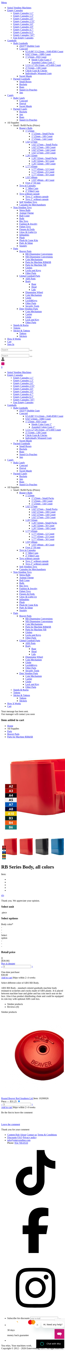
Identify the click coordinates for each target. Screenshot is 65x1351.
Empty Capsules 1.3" (23, 16)
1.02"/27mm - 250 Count (43, 152)
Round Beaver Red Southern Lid (17, 1098)
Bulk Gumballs (20, 43)
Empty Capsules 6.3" (23, 32)
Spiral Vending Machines (19, 7)
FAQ (19, 1137)
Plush (22, 237)
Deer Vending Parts (28, 308)
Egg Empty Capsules (23, 37)
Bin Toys (23, 221)
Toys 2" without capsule (37, 199)
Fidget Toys (25, 226)
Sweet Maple (25, 76)
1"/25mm (29, 131)
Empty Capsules (15, 10)
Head (34, 287)
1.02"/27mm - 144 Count (43, 150)
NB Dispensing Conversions (39, 256)
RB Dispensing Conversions (39, 254)
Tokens (16, 328)
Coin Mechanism (33, 295)
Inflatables (24, 235)
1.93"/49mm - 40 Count (42, 180)
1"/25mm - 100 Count (41, 136)
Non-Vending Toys (22, 207)
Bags (21, 87)
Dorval (22, 103)
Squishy (23, 246)
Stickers (23, 336)
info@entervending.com (18, 1140)
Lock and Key (32, 319)
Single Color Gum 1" (41, 59)
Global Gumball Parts (29, 276)
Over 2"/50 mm (32, 183)
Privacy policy (30, 1137)
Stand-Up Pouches (28, 89)
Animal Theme (26, 213)
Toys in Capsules (27, 185)
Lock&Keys (31, 300)
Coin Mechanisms (34, 259)
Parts (15, 248)
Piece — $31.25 (9, 1101)
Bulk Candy (19, 98)
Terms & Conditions (47, 1134)
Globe (28, 298)
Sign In (10, 344)
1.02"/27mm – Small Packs (44, 144)
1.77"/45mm (31, 166)
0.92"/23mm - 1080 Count (38, 54)
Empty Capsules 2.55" (24, 21)
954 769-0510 (21, 1143)
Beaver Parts (25, 251)
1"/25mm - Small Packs (42, 133)
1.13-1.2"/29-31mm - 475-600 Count (43, 65)
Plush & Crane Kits (28, 240)
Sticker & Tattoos (21, 330)
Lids (33, 289)
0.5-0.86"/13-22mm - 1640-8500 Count (44, 51)
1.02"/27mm (31, 141)
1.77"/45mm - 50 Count (42, 174)
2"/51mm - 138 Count (35, 68)
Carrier (28, 314)
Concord (23, 48)
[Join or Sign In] (3, 360)
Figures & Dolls (27, 229)
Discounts (12, 1137)
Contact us (32, 1134)
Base (33, 284)
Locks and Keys (33, 270)
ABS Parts (30, 278)
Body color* (7, 924)
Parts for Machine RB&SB (38, 262)
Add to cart (7, 977)
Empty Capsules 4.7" (23, 29)
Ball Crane (24, 215)
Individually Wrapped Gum (38, 73)
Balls (21, 218)
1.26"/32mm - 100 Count (43, 163)
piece (4, 912)
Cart (9, 341)
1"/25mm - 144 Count (41, 139)
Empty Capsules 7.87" (24, 35)
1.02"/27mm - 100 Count (43, 147)
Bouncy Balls (25, 128)
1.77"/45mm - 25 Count (42, 172)
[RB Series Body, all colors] (25, 846)
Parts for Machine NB (35, 265)
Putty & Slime (26, 243)
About (23, 1134)
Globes (28, 267)
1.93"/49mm (31, 177)
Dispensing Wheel (34, 292)
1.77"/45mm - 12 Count (42, 169)
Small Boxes (25, 81)
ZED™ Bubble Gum (29, 46)
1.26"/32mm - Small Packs (44, 158)
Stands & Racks (21, 325)
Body (28, 281)
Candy (10, 95)
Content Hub (13, 1134)
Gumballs (11, 40)
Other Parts (30, 273)
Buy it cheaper (8, 963)
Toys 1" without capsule (37, 196)
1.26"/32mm (31, 155)
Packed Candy (20, 109)
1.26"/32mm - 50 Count (42, 161)
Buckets (23, 84)
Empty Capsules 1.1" (23, 13)
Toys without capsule (29, 194)
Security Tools (32, 306)
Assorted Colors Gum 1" (43, 62)
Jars (21, 92)
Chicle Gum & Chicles (36, 70)
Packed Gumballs (21, 79)
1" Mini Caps (31, 188)
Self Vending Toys (28, 202)
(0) (2, 895)
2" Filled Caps (32, 191)
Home (10, 726)
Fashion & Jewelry (28, 224)
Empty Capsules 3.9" (23, 27)
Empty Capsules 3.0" (23, 24)
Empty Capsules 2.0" (23, 18)
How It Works (14, 339)
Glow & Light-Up (28, 232)
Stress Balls (24, 210)
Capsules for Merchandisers (32, 204)
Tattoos (22, 333)
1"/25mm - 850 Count (35, 57)
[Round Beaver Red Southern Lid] (32, 1055)
